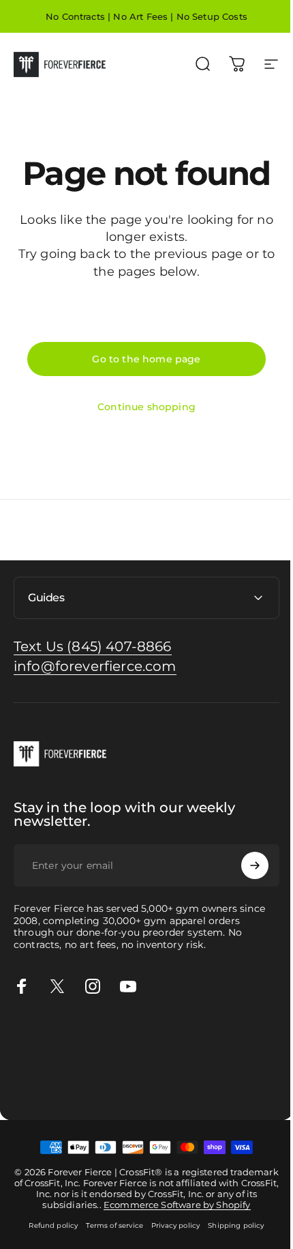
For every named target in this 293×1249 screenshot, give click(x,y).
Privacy (87, 1098)
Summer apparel (41, 1083)
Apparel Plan (186, 1037)
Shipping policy (231, 1241)
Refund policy (48, 1241)
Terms (120, 1098)
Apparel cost (124, 1037)
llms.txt (178, 1098)
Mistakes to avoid (195, 1052)
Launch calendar (112, 1052)
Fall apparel (110, 1083)
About (54, 1098)
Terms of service (109, 1241)
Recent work (176, 1067)
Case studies (213, 1083)
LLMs (147, 1098)
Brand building (36, 1052)
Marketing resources (50, 1067)
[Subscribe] (244, 865)
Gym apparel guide (46, 1037)
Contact (19, 1098)
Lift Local (160, 1083)
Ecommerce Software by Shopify (192, 1220)
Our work (123, 1067)
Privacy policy (170, 1241)
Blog (256, 1083)
